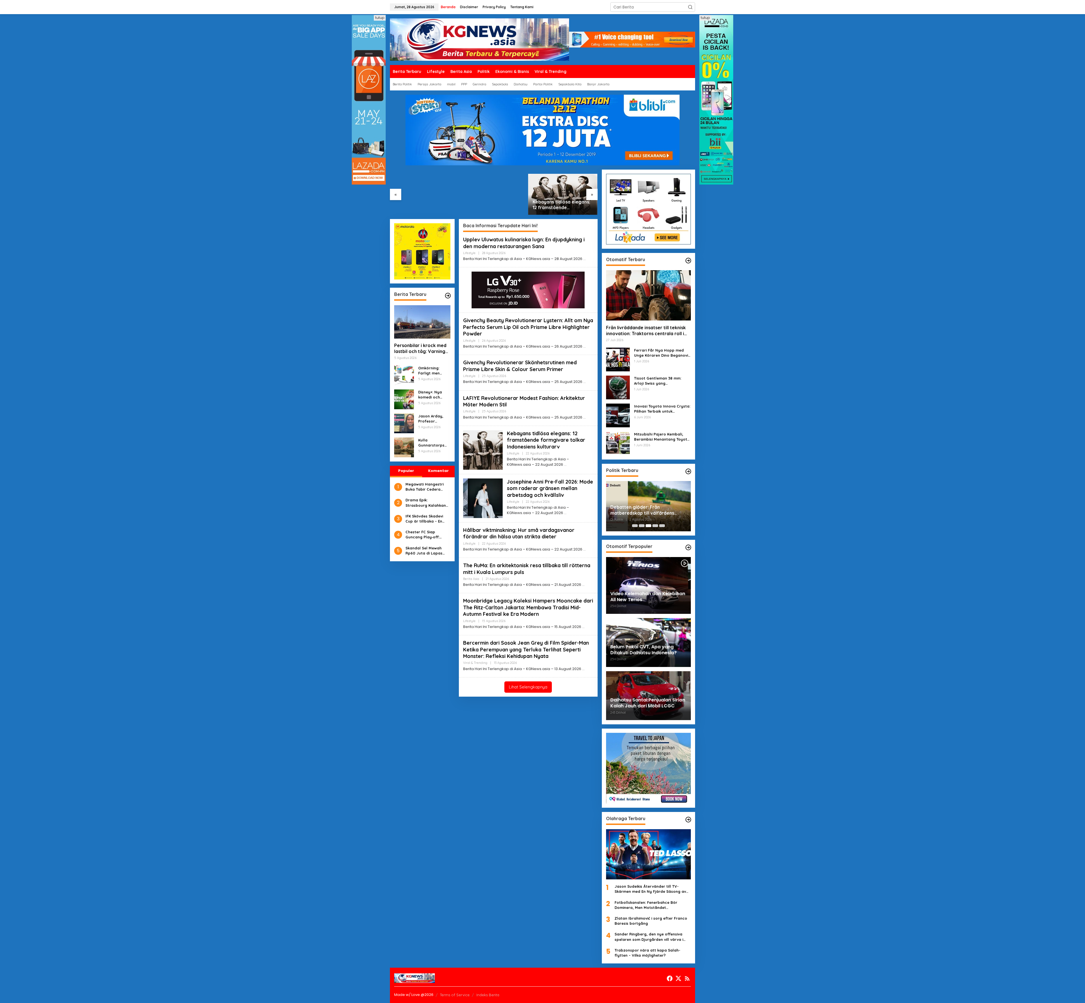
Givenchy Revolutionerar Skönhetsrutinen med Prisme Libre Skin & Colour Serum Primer (520, 365)
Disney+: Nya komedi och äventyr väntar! (433, 395)
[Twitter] (678, 978)
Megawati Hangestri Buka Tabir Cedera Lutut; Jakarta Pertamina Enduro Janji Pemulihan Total (427, 487)
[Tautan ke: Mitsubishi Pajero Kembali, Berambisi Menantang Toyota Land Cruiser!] (618, 443)
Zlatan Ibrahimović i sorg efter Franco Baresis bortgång (651, 921)
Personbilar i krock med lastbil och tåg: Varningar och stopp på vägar (422, 349)
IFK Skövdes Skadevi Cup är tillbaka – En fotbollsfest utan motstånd (424, 519)
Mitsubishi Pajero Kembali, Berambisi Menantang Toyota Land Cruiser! (662, 437)
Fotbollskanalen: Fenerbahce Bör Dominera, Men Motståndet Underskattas (646, 905)
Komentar (438, 470)
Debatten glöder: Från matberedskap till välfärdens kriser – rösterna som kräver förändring (642, 510)
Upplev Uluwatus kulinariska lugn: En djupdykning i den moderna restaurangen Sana (524, 242)
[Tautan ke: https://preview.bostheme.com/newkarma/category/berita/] (447, 295)
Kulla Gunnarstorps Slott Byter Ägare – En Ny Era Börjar (431, 443)
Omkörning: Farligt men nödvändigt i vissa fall (430, 371)
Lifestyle (469, 253)
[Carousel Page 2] (642, 525)
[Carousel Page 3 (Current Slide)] (648, 525)
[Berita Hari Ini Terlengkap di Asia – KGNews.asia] (479, 39)
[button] (690, 7)
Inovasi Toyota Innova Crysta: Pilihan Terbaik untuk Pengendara (662, 409)
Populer (406, 470)
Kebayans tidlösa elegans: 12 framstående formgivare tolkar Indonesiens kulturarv (561, 205)
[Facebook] (669, 978)
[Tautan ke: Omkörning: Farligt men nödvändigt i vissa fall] (404, 375)
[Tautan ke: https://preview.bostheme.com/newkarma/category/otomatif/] (688, 260)
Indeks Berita (487, 995)
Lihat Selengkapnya (528, 687)
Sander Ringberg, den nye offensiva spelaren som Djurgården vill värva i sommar (649, 937)
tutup (379, 17)
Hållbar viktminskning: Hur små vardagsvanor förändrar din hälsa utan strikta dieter (518, 533)
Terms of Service (455, 995)
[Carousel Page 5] (662, 525)
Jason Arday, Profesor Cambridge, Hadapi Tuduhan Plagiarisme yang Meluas (433, 419)
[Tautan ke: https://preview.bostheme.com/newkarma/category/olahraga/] (688, 819)
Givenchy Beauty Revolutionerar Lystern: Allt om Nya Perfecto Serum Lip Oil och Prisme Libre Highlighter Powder (528, 327)
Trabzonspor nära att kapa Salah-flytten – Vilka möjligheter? (647, 952)
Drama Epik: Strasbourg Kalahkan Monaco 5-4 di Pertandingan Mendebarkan (425, 503)
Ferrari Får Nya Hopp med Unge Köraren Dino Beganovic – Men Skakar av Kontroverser (662, 353)
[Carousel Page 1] (635, 525)
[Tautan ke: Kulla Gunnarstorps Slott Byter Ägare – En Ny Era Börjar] (404, 447)
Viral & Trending (475, 663)
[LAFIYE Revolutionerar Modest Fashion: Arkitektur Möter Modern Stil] (584, 417)
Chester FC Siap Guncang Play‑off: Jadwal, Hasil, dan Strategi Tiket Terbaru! (426, 535)
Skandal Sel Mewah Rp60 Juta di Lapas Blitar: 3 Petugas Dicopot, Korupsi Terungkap (423, 551)
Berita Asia (471, 579)
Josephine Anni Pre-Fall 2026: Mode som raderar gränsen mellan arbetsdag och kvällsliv (550, 488)
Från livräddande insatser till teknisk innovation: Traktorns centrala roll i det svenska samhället (646, 331)
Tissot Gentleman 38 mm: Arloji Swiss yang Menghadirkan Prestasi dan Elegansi (660, 381)
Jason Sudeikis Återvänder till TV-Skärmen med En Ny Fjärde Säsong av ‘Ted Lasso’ (650, 889)
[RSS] (687, 978)
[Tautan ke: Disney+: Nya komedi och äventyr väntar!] (404, 399)
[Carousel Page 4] (655, 525)
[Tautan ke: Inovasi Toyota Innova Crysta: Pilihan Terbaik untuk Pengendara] (618, 415)
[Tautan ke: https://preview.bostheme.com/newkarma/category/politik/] (688, 471)
